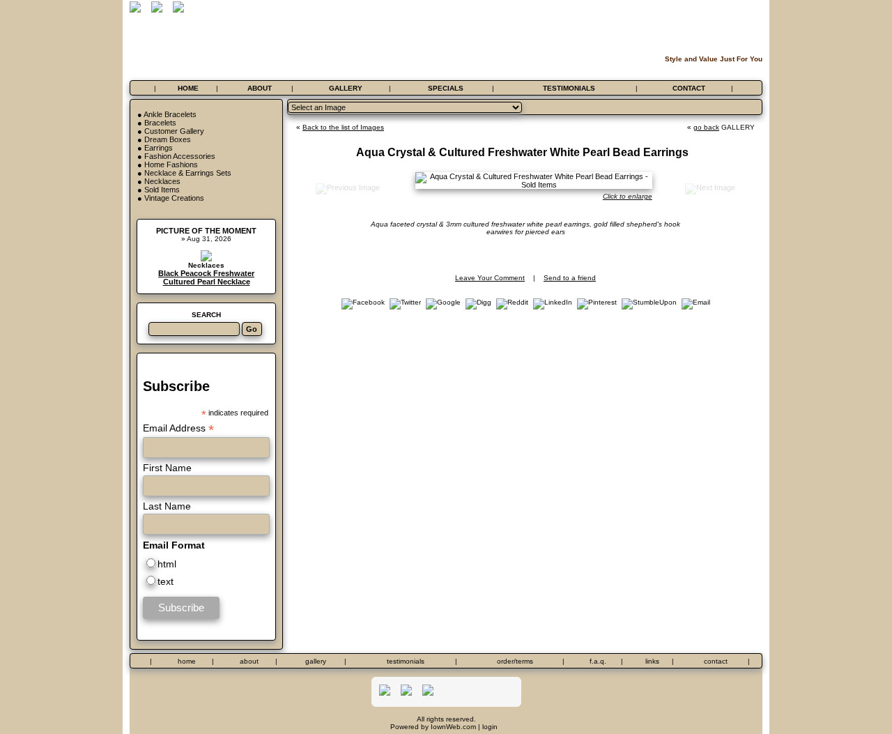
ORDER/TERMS (515, 661)
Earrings (158, 148)
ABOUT (259, 88)
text (165, 581)
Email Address (178, 428)
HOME (188, 88)
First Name (167, 467)
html (166, 563)
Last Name (167, 506)
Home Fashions (171, 164)
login (490, 727)
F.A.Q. (598, 661)
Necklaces (162, 181)
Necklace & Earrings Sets (187, 173)
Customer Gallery (174, 131)
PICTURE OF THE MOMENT (206, 231)
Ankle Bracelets (170, 114)
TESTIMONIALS (569, 88)
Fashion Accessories (179, 156)
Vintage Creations (174, 198)
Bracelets (160, 122)
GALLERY (345, 88)
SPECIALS (445, 88)
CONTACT (688, 88)
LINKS (652, 661)
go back (706, 127)
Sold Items (162, 189)
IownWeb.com (453, 727)
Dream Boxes (167, 139)
